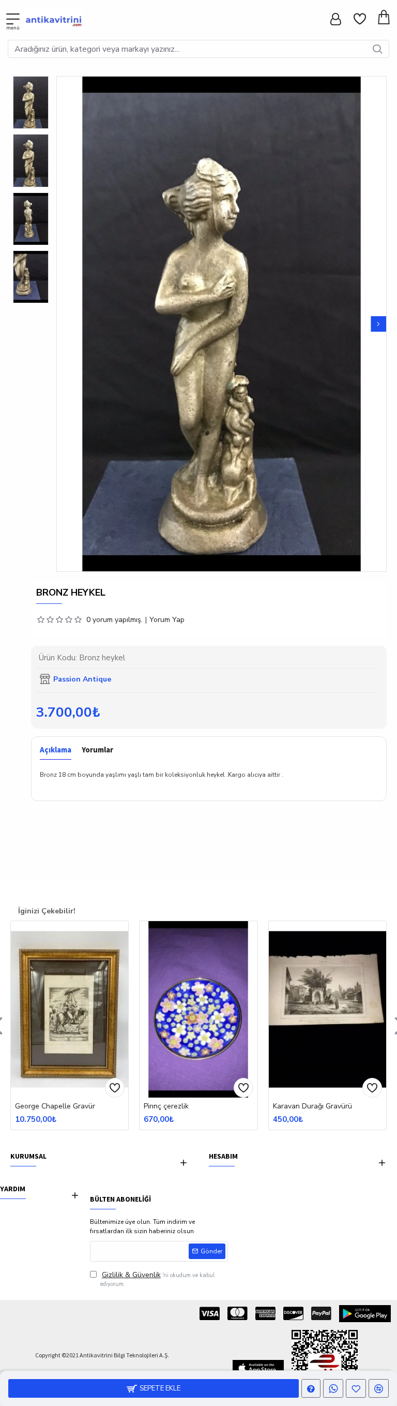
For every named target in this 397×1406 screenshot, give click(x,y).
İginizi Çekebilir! (46, 911)
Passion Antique (82, 679)
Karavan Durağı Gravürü (312, 1106)
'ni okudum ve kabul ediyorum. (157, 1279)
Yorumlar (97, 749)
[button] (64, 324)
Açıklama (55, 749)
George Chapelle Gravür (55, 1106)
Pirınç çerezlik (166, 1106)
